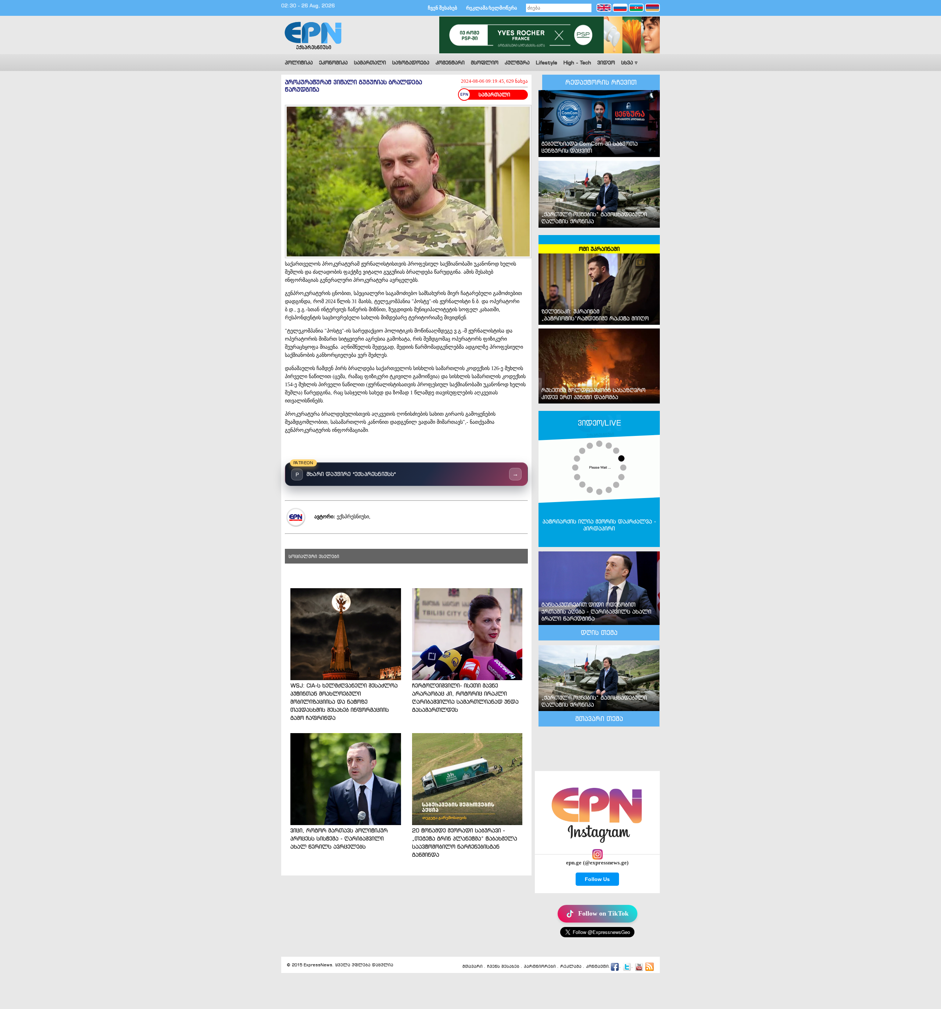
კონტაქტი (597, 966)
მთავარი (472, 966)
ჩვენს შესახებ (503, 966)
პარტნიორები (540, 966)
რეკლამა (571, 966)
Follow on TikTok (603, 913)
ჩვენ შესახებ (442, 8)
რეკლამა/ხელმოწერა (491, 8)
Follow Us (597, 879)
